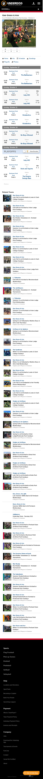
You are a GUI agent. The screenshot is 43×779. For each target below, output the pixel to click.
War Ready (16, 564)
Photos (16, 62)
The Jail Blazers (18, 288)
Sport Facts (6, 689)
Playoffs (7, 62)
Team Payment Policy (10, 717)
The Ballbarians (26, 75)
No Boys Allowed (27, 135)
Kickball (6, 9)
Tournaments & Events (10, 746)
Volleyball (7, 674)
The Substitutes (18, 574)
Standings (32, 58)
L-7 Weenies (17, 278)
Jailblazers (16, 514)
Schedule (22, 58)
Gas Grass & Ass (18, 195)
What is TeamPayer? (9, 712)
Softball (6, 670)
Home (6, 58)
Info (13, 58)
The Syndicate (17, 350)
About (5, 763)
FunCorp (6, 751)
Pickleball (7, 665)
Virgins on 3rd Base (19, 401)
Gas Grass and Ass (19, 625)
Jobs (4, 736)
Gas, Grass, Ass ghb (19, 494)
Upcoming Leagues (9, 702)
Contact (5, 755)
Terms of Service (12, 776)
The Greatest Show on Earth (22, 553)
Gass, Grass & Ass (19, 504)
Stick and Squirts (27, 169)
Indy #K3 (27, 95)
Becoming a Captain (9, 693)
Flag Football (8, 652)
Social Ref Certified (9, 759)
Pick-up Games (9, 657)
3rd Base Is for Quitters (20, 329)
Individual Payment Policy (11, 721)
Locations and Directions (11, 685)
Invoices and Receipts (10, 725)
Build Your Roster (8, 698)
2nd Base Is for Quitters (20, 422)
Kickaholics (27, 115)
